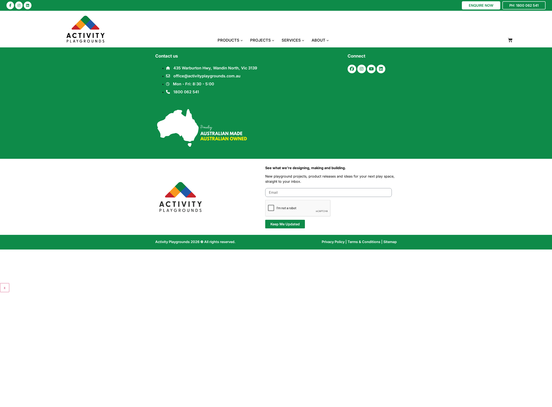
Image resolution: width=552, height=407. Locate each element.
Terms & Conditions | (365, 242)
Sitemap (390, 242)
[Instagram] (19, 5)
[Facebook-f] (10, 5)
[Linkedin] (27, 5)
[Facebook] (352, 69)
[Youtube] (371, 69)
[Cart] (510, 40)
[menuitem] (230, 40)
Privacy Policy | (335, 242)
